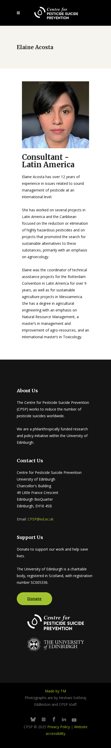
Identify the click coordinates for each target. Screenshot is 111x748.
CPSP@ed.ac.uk (40, 519)
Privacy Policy (58, 726)
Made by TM (55, 691)
